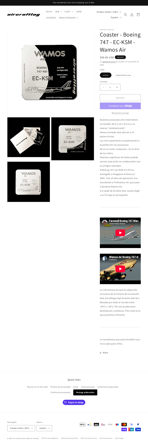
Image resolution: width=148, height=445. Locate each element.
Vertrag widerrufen (85, 392)
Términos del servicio (89, 438)
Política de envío (106, 438)
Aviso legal (119, 438)
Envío (75, 387)
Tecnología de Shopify (30, 438)
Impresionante (88, 387)
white (107, 76)
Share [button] (105, 352)
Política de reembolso (49, 438)
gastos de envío (109, 61)
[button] (58, 12)
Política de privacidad (60, 387)
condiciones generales (108, 387)
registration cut (125, 76)
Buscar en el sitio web (37, 387)
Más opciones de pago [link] (120, 113)
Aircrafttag (17, 438)
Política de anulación (61, 392)
